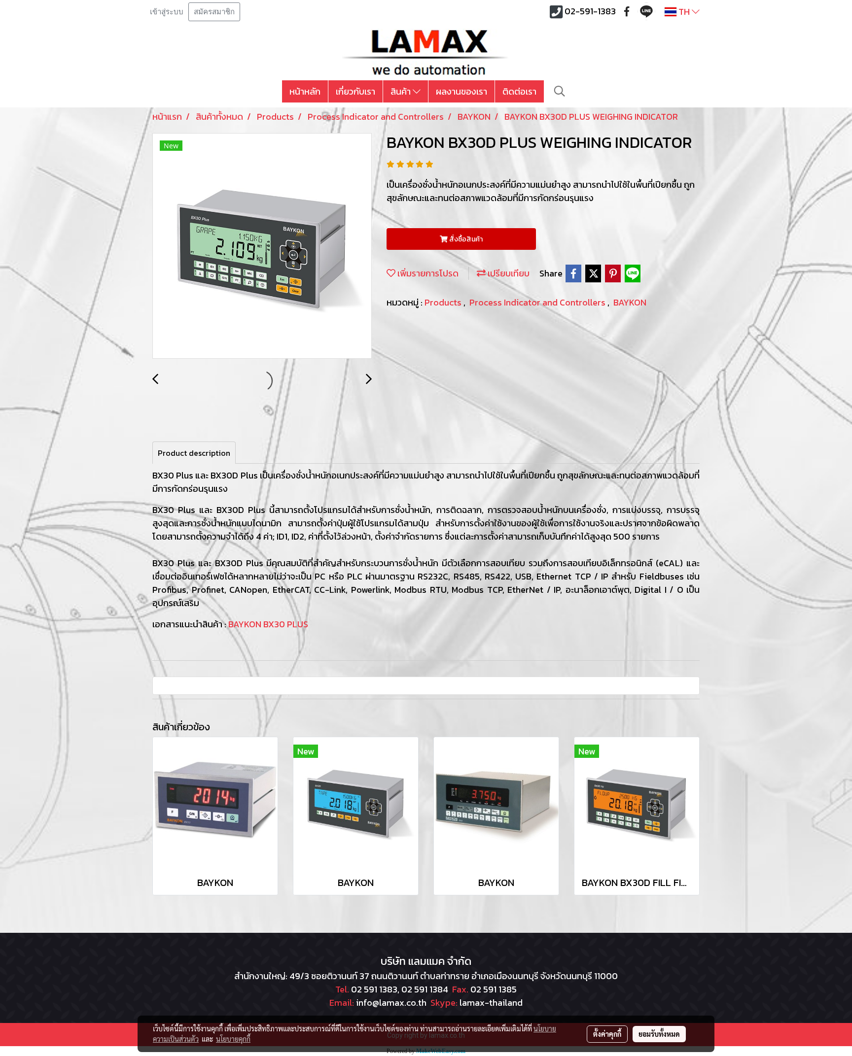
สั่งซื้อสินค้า (465, 239)
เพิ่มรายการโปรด (427, 273)
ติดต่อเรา (519, 91)
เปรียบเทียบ (508, 273)
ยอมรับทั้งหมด (659, 1033)
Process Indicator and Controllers (538, 302)
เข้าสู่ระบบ (166, 11)
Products (444, 302)
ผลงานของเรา (461, 91)
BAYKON (629, 302)
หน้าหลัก (304, 91)
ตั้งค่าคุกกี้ (607, 1033)
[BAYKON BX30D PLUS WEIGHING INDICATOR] (262, 246)
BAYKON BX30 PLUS (268, 624)
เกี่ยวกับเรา (355, 91)
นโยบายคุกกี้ (233, 1038)
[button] (559, 91)
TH (684, 11)
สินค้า (401, 91)
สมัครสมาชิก (214, 11)
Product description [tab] (194, 453)
